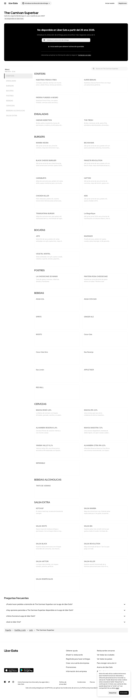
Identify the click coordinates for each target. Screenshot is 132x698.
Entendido (123, 693)
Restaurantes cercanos (106, 651)
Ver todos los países (104, 659)
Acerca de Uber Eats (105, 667)
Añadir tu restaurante (74, 655)
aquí (117, 688)
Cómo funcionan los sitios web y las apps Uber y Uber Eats (33, 683)
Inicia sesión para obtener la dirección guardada (67, 46)
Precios (92, 682)
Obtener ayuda (72, 651)
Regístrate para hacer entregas (78, 659)
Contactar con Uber (84, 55)
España (8, 630)
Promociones (71, 667)
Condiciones (81, 682)
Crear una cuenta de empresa (77, 663)
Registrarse (123, 3)
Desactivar (113, 693)
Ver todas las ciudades (105, 655)
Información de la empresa (76, 671)
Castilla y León (20, 630)
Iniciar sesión (109, 3)
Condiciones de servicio (71, 688)
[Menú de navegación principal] (5, 3)
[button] (66, 604)
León (31, 630)
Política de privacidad (62, 683)
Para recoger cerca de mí (106, 663)
